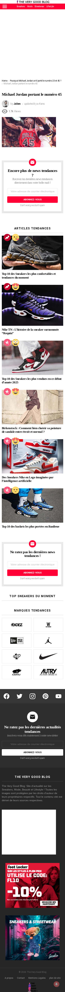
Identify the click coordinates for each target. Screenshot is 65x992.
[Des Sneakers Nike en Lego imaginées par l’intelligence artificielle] (32, 456)
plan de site (54, 978)
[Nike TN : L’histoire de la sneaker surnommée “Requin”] (32, 305)
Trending (7, 237)
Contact (21, 978)
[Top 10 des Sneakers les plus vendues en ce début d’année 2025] (32, 358)
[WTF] (15, 490)
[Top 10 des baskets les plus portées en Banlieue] (32, 505)
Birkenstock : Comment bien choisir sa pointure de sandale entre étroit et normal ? (31, 430)
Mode (29, 6)
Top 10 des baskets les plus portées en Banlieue (30, 526)
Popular (7, 342)
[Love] (15, 286)
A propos (9, 978)
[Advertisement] (32, 45)
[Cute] (15, 237)
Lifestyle (50, 6)
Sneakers (21, 6)
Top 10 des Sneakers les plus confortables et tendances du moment (29, 275)
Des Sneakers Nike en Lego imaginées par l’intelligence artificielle (27, 479)
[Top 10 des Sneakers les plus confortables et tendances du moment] (32, 253)
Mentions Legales (37, 978)
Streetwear (39, 6)
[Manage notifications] (56, 984)
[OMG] (15, 342)
